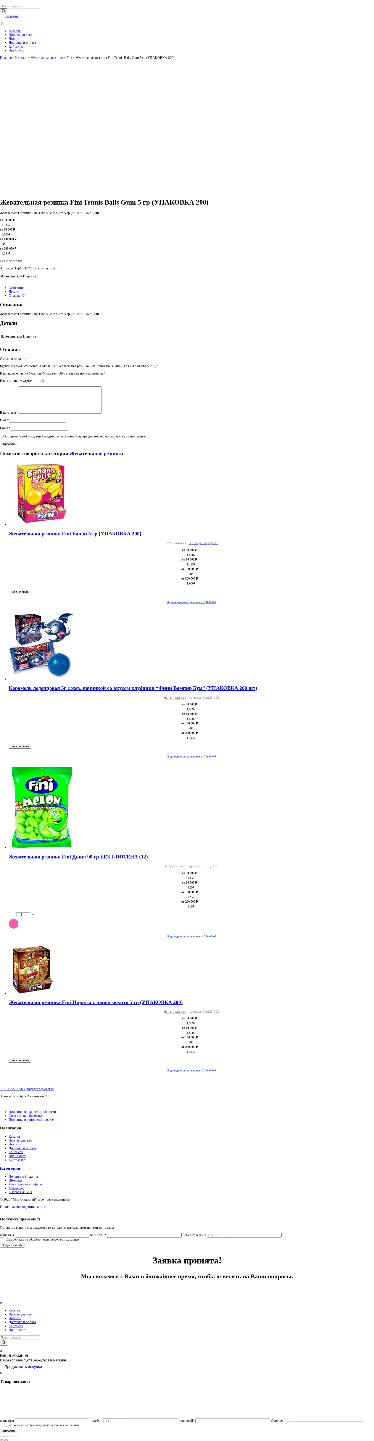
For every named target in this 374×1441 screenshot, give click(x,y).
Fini (69, 57)
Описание (16, 288)
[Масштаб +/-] (14, 1436)
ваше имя (7, 1235)
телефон (96, 1420)
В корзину (13, 924)
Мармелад (16, 1188)
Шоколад (15, 1180)
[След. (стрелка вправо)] (6, 1440)
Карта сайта (17, 1160)
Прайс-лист (17, 50)
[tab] (191, 288)
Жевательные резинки (47, 57)
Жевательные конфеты (25, 1184)
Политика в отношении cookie (31, 1119)
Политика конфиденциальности (32, 1112)
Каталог (15, 31)
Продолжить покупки (23, 1366)
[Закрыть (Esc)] (1, 1436)
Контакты (16, 46)
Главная (6, 57)
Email (5, 428)
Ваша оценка (11, 381)
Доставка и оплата (22, 42)
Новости (15, 38)
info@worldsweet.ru (40, 1089)
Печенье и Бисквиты (24, 1176)
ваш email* (98, 1235)
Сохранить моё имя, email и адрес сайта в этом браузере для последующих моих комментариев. (75, 436)
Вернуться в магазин (49, 1360)
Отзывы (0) (17, 295)
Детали (14, 291)
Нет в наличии (19, 592)
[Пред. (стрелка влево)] (1, 1440)
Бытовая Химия (20, 1192)
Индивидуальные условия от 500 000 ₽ (191, 602)
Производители (20, 35)
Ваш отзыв (9, 412)
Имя (4, 420)
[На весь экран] (10, 1436)
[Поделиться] (6, 1436)
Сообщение (279, 1420)
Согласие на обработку (26, 1116)
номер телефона (194, 1235)
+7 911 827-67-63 (12, 1089)
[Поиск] (3, 11)
